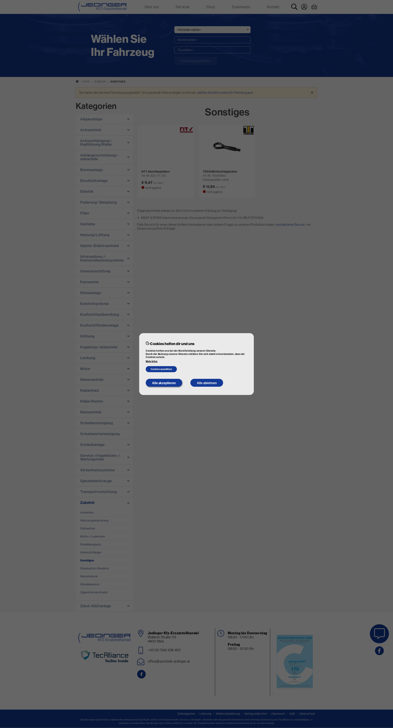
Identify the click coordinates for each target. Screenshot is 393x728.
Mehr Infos (151, 361)
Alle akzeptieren (164, 383)
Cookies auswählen (161, 369)
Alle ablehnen (207, 383)
